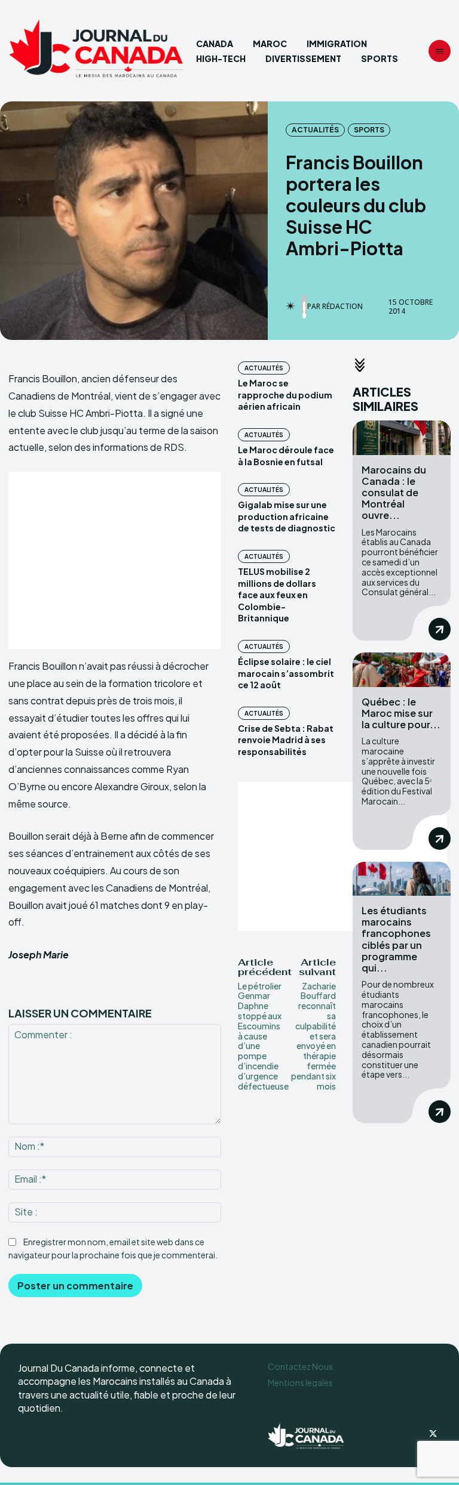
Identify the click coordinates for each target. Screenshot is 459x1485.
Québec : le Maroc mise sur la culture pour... (401, 713)
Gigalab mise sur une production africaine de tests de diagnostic (286, 516)
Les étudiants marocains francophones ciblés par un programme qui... (396, 939)
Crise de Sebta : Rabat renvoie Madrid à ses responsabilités (285, 740)
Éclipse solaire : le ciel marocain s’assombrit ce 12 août (286, 673)
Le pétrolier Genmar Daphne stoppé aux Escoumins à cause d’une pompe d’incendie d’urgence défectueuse (263, 1035)
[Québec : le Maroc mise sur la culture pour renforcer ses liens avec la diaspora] (402, 669)
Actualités (315, 129)
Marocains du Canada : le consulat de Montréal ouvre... (394, 492)
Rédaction (342, 306)
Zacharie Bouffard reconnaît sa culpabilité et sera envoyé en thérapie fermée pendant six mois (313, 1035)
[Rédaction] (304, 306)
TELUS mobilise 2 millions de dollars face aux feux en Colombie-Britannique (277, 594)
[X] (432, 1434)
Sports (369, 129)
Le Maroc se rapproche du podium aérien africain (285, 395)
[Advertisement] (114, 560)
